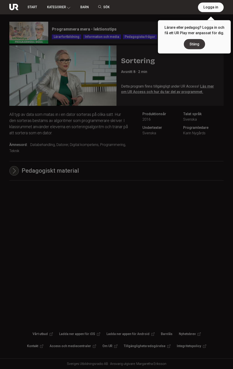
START (32, 7)
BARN (84, 7)
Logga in (210, 7)
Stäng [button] (194, 44)
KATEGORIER (56, 7)
